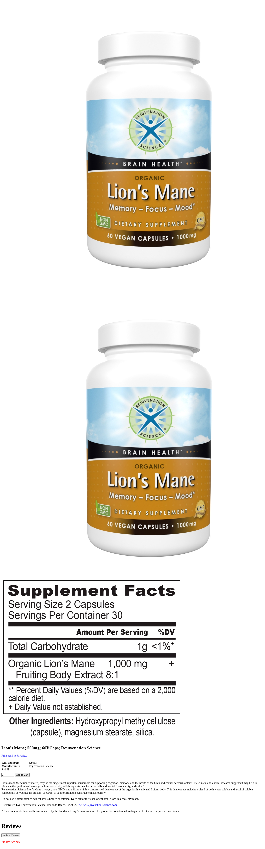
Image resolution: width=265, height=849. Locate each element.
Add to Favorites (17, 755)
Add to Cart (22, 774)
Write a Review (11, 835)
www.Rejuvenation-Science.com (98, 804)
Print (4, 755)
